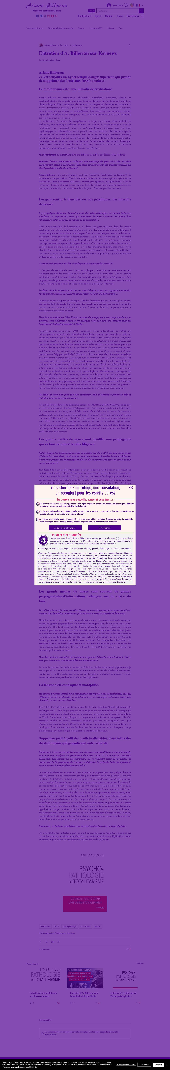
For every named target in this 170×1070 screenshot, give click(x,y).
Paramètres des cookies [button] (126, 1064)
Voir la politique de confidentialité (24, 1067)
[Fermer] (167, 1064)
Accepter (158, 1064)
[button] (131, 487)
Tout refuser (144, 1064)
